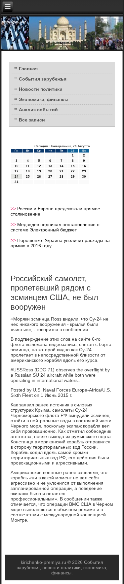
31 (17, 182)
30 (84, 176)
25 (28, 176)
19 (39, 171)
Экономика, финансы (43, 99)
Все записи (32, 119)
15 (73, 166)
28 (61, 176)
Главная (28, 68)
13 (50, 166)
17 (17, 171)
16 (84, 166)
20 (50, 171)
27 (50, 176)
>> (14, 208)
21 (61, 171)
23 (84, 171)
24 (17, 176)
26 (39, 176)
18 (28, 171)
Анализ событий (38, 109)
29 (73, 176)
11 (27, 166)
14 (61, 166)
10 (17, 166)
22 (73, 171)
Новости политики (40, 89)
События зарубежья (42, 79)
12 (39, 166)
